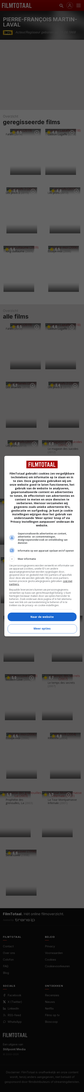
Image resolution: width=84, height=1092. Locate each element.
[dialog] (42, 546)
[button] (42, 559)
